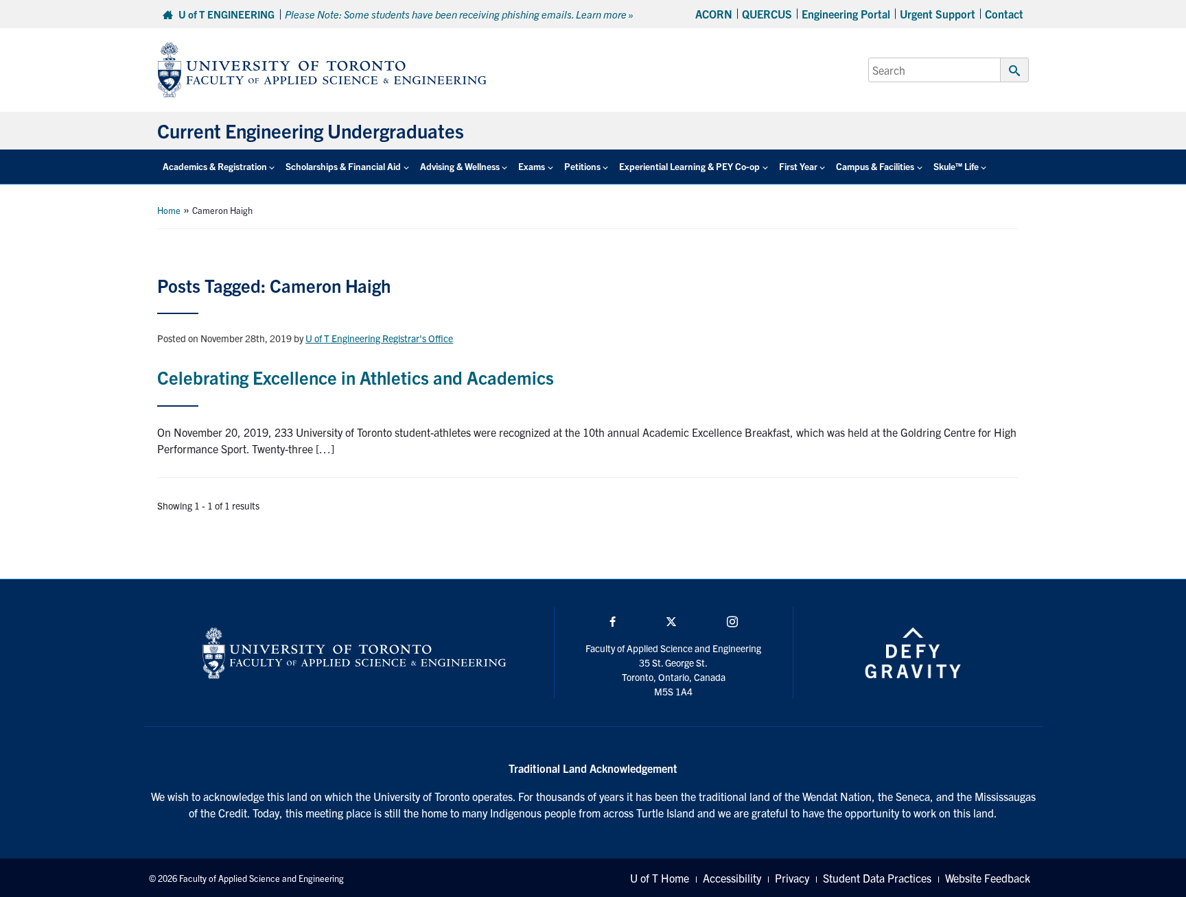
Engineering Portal (846, 14)
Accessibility (732, 878)
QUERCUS (767, 14)
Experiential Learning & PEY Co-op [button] (689, 166)
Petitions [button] (582, 166)
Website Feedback (987, 878)
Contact (1004, 14)
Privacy (792, 878)
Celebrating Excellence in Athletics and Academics (355, 377)
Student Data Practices (877, 878)
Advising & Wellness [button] (460, 166)
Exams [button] (531, 166)
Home (169, 210)
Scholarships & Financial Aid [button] (343, 166)
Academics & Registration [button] (215, 166)
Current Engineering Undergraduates (310, 130)
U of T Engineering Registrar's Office (379, 338)
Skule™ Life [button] (956, 166)
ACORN (713, 14)
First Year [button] (798, 166)
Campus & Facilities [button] (875, 166)
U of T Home (659, 878)
